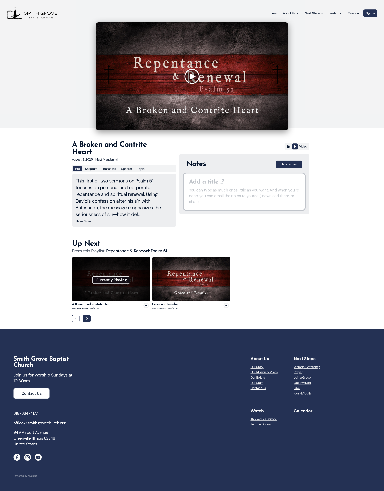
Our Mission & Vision (264, 372)
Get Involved (302, 383)
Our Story (257, 367)
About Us (259, 358)
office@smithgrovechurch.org (40, 423)
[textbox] (244, 192)
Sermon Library (260, 424)
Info (77, 169)
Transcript (109, 169)
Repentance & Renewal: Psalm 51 (136, 251)
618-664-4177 (26, 413)
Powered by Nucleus (25, 476)
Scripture (91, 169)
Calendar (303, 411)
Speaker (126, 169)
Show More (83, 221)
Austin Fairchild (159, 308)
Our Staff (256, 383)
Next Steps (304, 358)
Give (297, 388)
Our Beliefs (257, 377)
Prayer (298, 372)
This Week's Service (263, 419)
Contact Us (258, 388)
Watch (257, 411)
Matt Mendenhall (106, 159)
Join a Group (302, 377)
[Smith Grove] (17, 457)
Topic (140, 169)
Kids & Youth (302, 393)
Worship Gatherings (307, 367)
